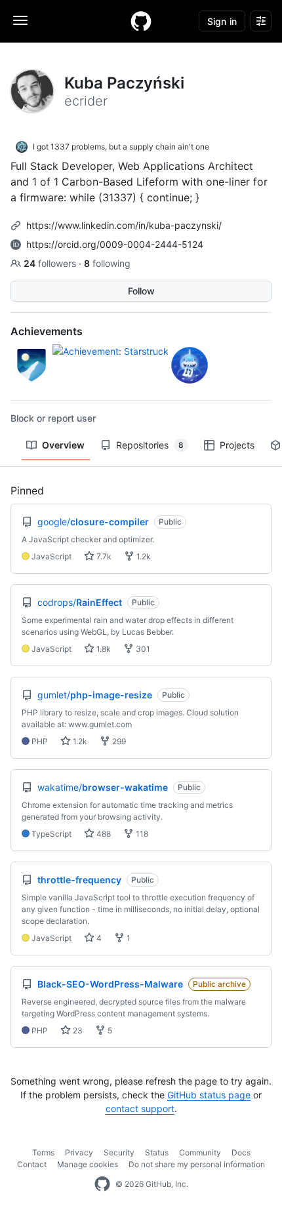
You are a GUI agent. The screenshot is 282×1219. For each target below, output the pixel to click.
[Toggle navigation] (20, 20)
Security (119, 1152)
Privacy (79, 1152)
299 (118, 741)
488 (102, 834)
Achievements (46, 331)
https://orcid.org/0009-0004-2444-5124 (114, 244)
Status (157, 1152)
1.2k (142, 556)
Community (200, 1152)
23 (77, 1030)
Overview (63, 444)
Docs (241, 1152)
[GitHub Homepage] (102, 1184)
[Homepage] (141, 20)
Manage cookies (87, 1164)
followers (51, 263)
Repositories (150, 444)
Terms (43, 1152)
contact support (140, 1108)
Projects (237, 444)
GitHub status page (209, 1094)
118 (141, 834)
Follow (141, 290)
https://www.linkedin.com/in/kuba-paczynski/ (124, 225)
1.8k (102, 649)
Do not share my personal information (197, 1164)
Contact (32, 1164)
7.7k (102, 556)
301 (142, 649)
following (107, 263)
